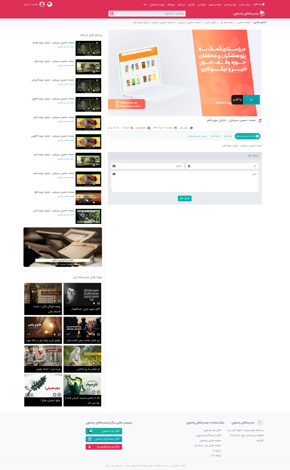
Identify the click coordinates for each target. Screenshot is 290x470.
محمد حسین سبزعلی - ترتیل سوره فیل (54, 61)
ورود (25, 4)
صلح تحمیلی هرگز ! (50, 401)
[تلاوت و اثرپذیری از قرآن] (62, 247)
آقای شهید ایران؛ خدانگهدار (86, 309)
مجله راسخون (215, 5)
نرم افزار (181, 5)
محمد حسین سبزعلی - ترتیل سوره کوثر (54, 117)
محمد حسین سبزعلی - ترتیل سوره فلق (54, 192)
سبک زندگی (245, 5)
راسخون (257, 4)
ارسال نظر (184, 128)
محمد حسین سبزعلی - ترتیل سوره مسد (53, 173)
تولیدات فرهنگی (156, 5)
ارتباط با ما (216, 456)
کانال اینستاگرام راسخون (208, 435)
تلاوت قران (215, 136)
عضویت (34, 4)
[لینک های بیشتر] (145, 4)
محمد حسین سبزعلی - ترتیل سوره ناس (54, 211)
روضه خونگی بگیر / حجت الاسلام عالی (46, 309)
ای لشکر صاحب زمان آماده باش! (83, 341)
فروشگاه (171, 5)
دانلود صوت (141, 128)
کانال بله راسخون (212, 430)
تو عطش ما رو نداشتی (88, 369)
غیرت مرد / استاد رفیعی (48, 369)
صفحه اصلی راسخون (210, 441)
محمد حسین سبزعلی (189, 22)
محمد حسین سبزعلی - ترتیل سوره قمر (153, 22)
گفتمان (191, 5)
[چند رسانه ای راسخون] (249, 13)
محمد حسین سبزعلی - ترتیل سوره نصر (54, 155)
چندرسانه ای (230, 5)
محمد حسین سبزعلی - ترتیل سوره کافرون (52, 136)
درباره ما (217, 451)
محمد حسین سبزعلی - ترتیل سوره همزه (53, 43)
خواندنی (201, 5)
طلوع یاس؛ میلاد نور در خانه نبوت (43, 341)
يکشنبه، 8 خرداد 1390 (163, 128)
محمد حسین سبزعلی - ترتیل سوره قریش (53, 80)
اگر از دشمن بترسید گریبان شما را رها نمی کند (82, 400)
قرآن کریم (210, 22)
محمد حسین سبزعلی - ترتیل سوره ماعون (53, 99)
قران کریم (228, 136)
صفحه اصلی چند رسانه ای (207, 446)
